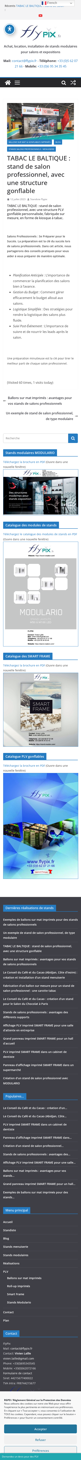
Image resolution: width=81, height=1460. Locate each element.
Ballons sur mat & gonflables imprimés (29, 142)
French (51, 3)
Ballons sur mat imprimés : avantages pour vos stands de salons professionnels (40, 401)
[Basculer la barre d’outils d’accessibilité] (9, 29)
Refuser (40, 1440)
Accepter (40, 1429)
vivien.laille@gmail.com (18, 1358)
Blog (58, 142)
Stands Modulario (19, 1302)
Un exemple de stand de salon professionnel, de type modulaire (39, 416)
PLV (5, 1271)
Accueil (8, 1222)
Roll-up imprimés (18, 1286)
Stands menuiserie (15, 1247)
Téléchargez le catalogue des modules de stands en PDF (40, 534)
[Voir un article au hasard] (73, 82)
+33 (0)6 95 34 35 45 (52, 66)
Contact (8, 1312)
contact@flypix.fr (24, 61)
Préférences (40, 1451)
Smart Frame (15, 1294)
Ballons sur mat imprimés (24, 1278)
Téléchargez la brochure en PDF (24, 462)
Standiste (9, 1230)
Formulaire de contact (17, 1373)
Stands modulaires (15, 1255)
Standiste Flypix (38, 199)
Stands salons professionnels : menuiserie (31, 149)
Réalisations (11, 1263)
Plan (6, 1320)
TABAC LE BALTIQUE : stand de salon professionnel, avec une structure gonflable (45, 8)
